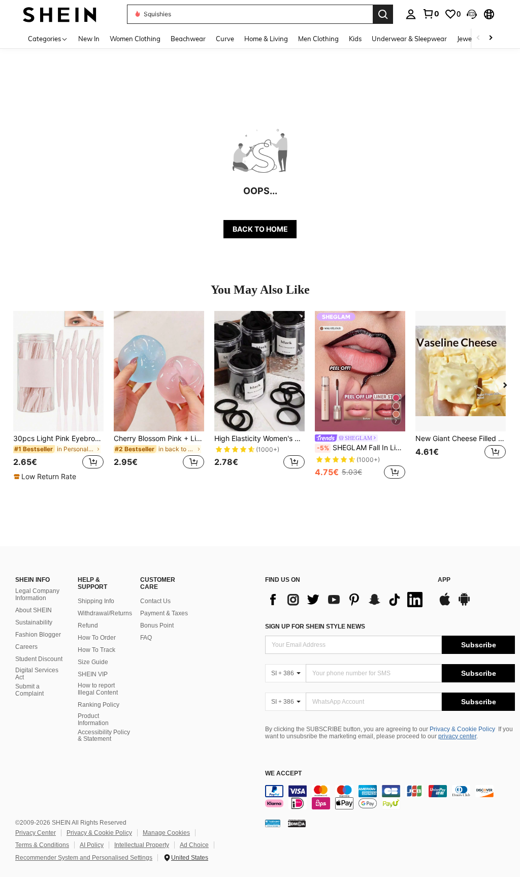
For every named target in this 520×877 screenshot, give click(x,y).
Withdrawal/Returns (105, 613)
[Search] (383, 14)
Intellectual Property (141, 845)
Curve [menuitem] (225, 39)
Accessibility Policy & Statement (104, 736)
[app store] (445, 604)
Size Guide (93, 662)
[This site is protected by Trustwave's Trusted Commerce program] (272, 823)
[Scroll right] (490, 38)
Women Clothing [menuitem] (135, 39)
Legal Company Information (37, 594)
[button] (472, 14)
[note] (46, 477)
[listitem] (58, 396)
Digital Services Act (36, 674)
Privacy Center (35, 832)
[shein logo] (59, 14)
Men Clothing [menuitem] (318, 39)
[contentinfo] (390, 797)
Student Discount (38, 659)
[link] (430, 14)
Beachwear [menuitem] (188, 39)
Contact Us (155, 601)
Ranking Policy (98, 704)
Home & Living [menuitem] (266, 39)
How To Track (96, 649)
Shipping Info (96, 601)
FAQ (146, 637)
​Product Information (93, 719)
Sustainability (33, 622)
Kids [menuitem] (355, 39)
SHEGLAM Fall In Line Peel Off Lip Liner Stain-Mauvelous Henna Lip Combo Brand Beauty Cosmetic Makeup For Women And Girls (361, 448)
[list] (346, 599)
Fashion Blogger (38, 634)
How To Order (97, 637)
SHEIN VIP (93, 674)
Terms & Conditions (42, 845)
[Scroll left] (478, 38)
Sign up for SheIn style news (315, 626)
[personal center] (411, 14)
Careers (26, 646)
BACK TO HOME (260, 229)
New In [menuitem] (89, 39)
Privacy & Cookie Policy (462, 729)
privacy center (457, 736)
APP (444, 580)
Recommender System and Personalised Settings (83, 857)
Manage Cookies (166, 832)
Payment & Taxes (164, 613)
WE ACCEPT (283, 773)
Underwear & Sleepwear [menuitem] (409, 39)
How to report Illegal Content (98, 689)
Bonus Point (157, 625)
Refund (88, 625)
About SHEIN (33, 610)
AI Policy (92, 845)
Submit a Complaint (29, 690)
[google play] (464, 604)
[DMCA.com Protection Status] (297, 823)
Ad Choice (194, 845)
